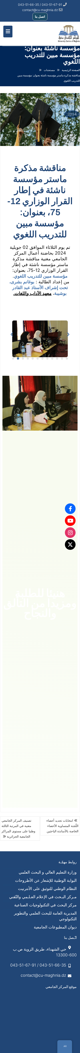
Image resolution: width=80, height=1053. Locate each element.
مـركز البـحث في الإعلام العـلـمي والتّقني (43, 896)
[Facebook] (70, 508)
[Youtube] (70, 520)
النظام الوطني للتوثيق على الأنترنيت (47, 888)
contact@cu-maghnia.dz (40, 10)
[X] (70, 544)
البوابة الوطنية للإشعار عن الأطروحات (46, 880)
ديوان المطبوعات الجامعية (55, 927)
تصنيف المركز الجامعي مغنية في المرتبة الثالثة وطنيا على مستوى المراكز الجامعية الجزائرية (18, 828)
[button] (11, 334)
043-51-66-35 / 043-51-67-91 (38, 965)
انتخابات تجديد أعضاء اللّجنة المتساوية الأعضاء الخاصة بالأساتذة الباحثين (62, 826)
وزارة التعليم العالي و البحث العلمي (48, 872)
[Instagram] (70, 532)
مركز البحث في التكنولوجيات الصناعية (45, 905)
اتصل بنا (40, 16)
